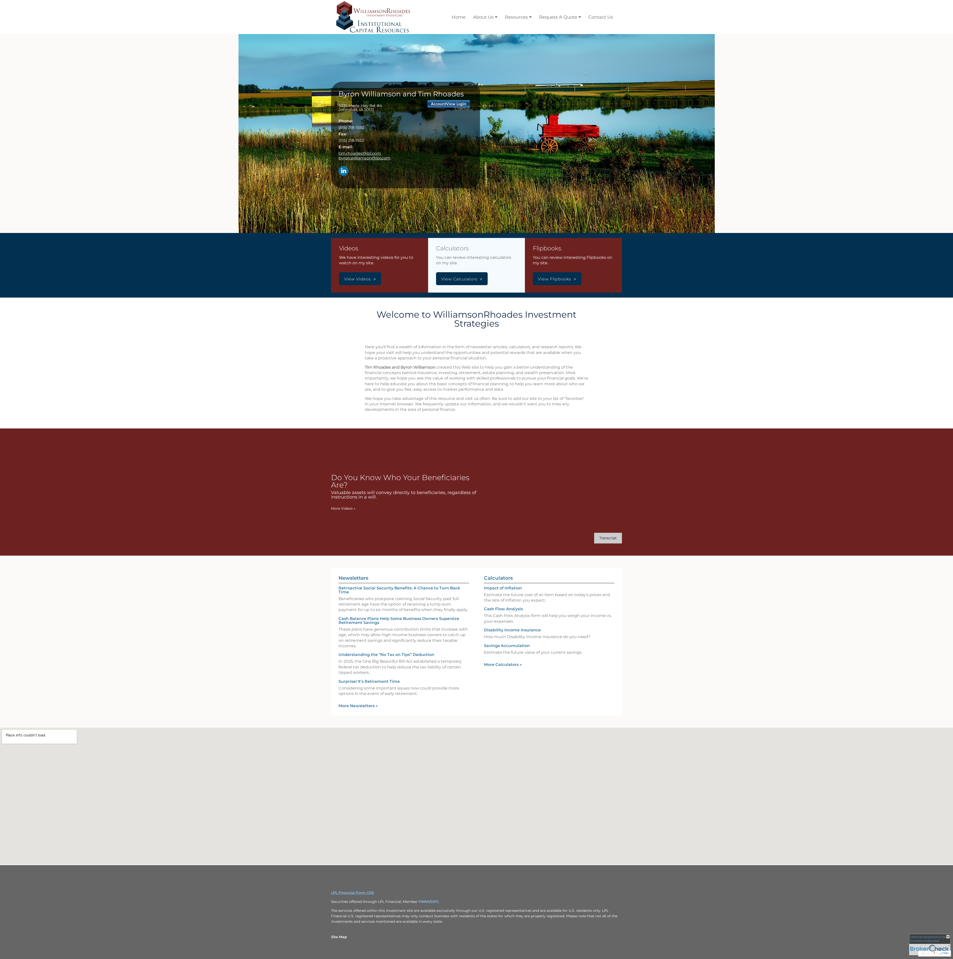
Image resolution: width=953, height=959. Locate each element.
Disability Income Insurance (512, 630)
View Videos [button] (357, 279)
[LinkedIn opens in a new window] (343, 171)
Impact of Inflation (503, 588)
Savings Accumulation (507, 645)
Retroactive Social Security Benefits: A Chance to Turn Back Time (399, 590)
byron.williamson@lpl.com (364, 158)
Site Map (339, 937)
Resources (516, 17)
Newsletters (353, 578)
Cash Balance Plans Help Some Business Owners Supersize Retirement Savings (399, 620)
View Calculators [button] (459, 279)
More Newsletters (358, 705)
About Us (483, 17)
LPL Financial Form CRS (352, 892)
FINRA (423, 901)
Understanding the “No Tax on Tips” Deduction (386, 654)
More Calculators (503, 664)
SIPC (435, 901)
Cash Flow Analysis (503, 609)
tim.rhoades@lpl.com (360, 153)
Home (459, 17)
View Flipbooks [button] (554, 279)
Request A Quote (558, 17)
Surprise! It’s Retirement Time (369, 681)
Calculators (498, 578)
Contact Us (600, 17)
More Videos (343, 508)
